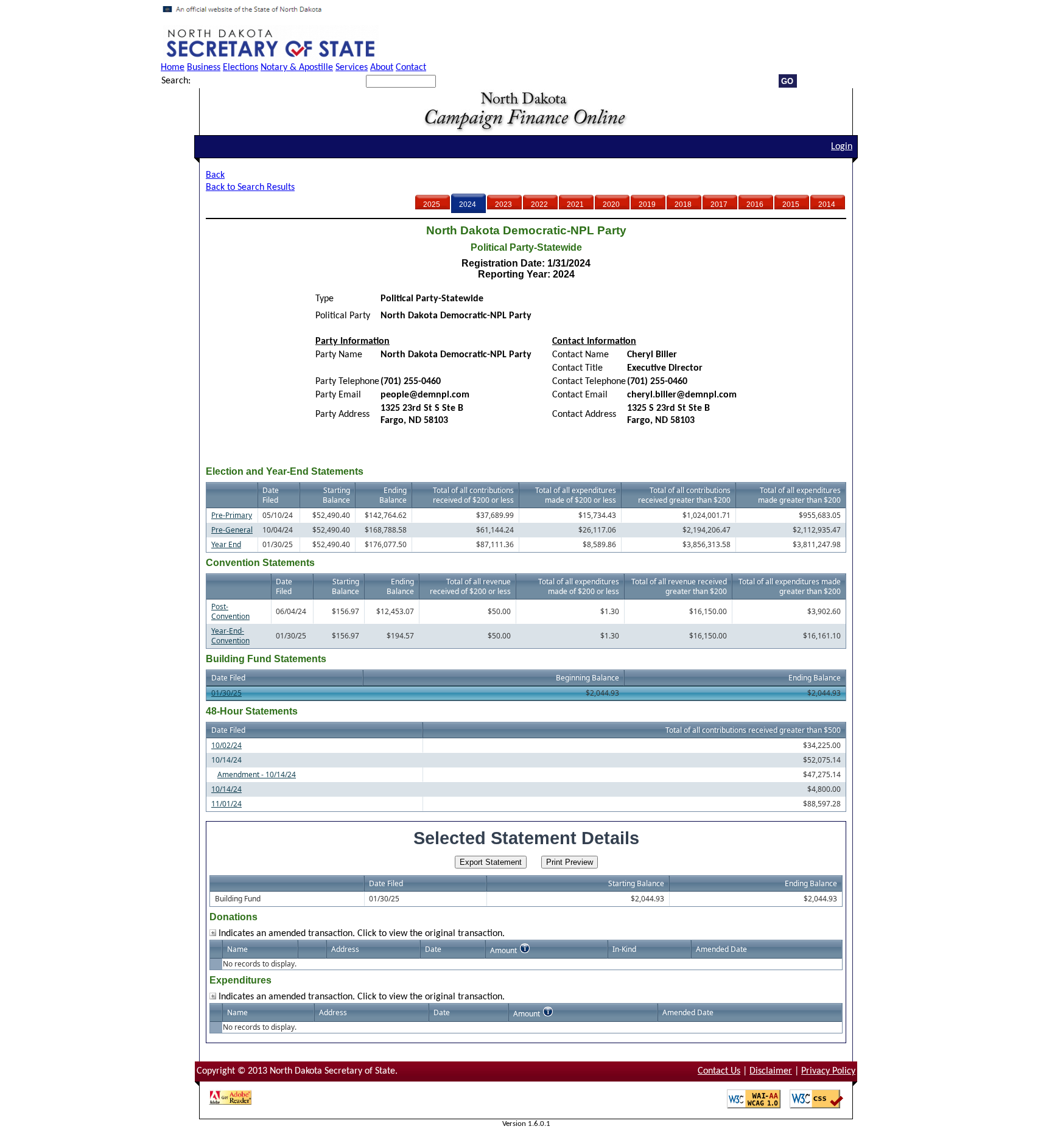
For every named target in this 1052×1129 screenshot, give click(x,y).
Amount (503, 950)
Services (351, 67)
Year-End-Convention (230, 636)
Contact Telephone (589, 381)
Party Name (338, 355)
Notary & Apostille (297, 67)
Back (215, 175)
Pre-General (232, 530)
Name (237, 949)
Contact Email (580, 395)
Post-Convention (230, 611)
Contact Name (580, 355)
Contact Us (719, 1071)
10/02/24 (226, 745)
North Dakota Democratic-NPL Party (455, 355)
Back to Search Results (250, 187)
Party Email (338, 395)
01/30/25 (226, 693)
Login (841, 147)
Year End (226, 544)
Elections (240, 67)
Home (172, 67)
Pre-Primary (231, 515)
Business (203, 67)
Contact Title (577, 368)
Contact (411, 67)
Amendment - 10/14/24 (256, 774)
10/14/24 (226, 789)
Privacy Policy (828, 1071)
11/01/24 (226, 804)
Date (433, 949)
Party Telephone (347, 381)
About (381, 67)
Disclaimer (770, 1071)
